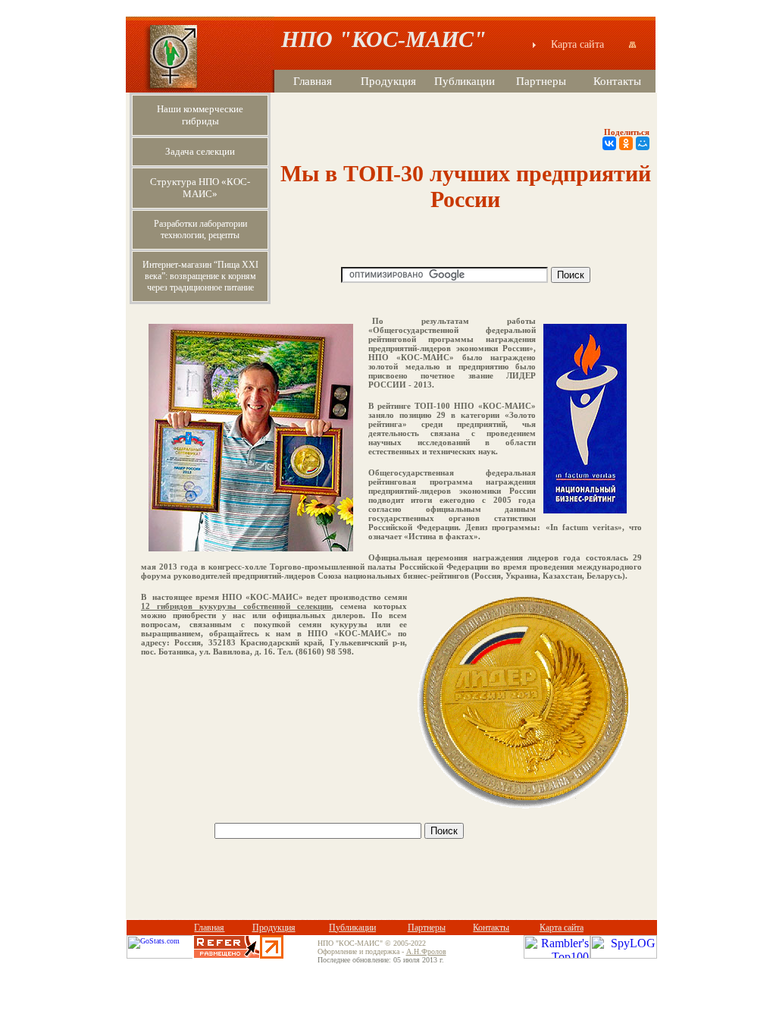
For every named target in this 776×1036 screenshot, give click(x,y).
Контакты (617, 81)
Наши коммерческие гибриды (200, 115)
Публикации (464, 81)
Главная (312, 81)
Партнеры (541, 81)
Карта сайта (586, 44)
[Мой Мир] (642, 143)
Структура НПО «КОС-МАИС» (200, 187)
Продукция (388, 81)
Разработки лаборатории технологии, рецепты (200, 229)
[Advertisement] (391, 889)
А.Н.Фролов (426, 951)
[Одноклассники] (626, 143)
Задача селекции (200, 151)
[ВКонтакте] (609, 143)
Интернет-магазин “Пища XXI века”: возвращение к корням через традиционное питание (200, 276)
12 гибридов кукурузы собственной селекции (236, 606)
